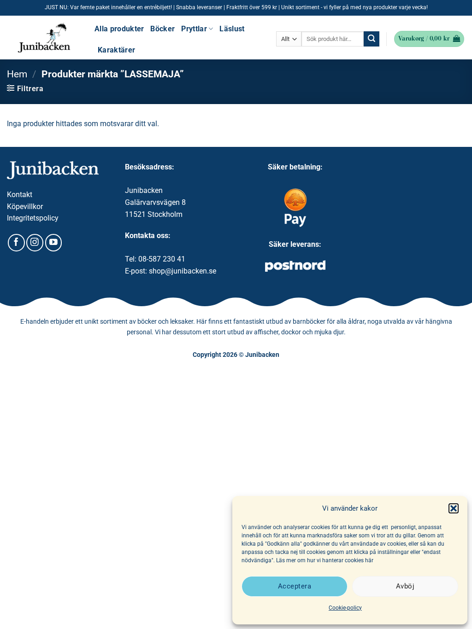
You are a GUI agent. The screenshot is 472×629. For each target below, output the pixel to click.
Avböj (405, 586)
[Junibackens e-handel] (44, 38)
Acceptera (294, 586)
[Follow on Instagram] (34, 242)
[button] (453, 508)
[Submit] (371, 39)
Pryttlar (194, 28)
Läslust (231, 28)
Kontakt (19, 194)
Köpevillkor (25, 206)
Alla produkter (119, 28)
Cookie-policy (345, 608)
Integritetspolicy (33, 218)
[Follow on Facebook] (16, 242)
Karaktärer (116, 50)
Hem (17, 74)
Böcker (162, 28)
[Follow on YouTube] (53, 242)
